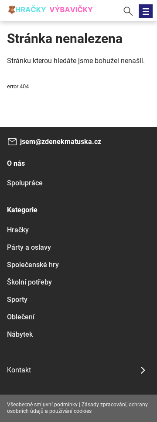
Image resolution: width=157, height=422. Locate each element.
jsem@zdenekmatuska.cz (60, 141)
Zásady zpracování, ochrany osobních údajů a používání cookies (77, 408)
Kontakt (19, 370)
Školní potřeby (29, 282)
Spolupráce (25, 183)
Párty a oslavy (29, 247)
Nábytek (20, 334)
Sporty (17, 299)
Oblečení (20, 317)
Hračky (18, 230)
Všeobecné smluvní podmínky (42, 405)
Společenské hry (33, 265)
